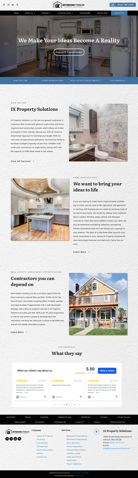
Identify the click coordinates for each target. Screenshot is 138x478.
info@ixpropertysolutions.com (116, 448)
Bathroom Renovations (77, 439)
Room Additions (74, 464)
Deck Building (73, 443)
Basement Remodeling (77, 436)
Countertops (42, 443)
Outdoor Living (73, 453)
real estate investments (85, 80)
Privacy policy (76, 473)
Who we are (20, 80)
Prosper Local (78, 475)
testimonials (117, 80)
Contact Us (41, 457)
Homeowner (42, 446)
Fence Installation (74, 446)
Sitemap (86, 473)
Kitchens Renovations (76, 450)
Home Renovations (53, 80)
